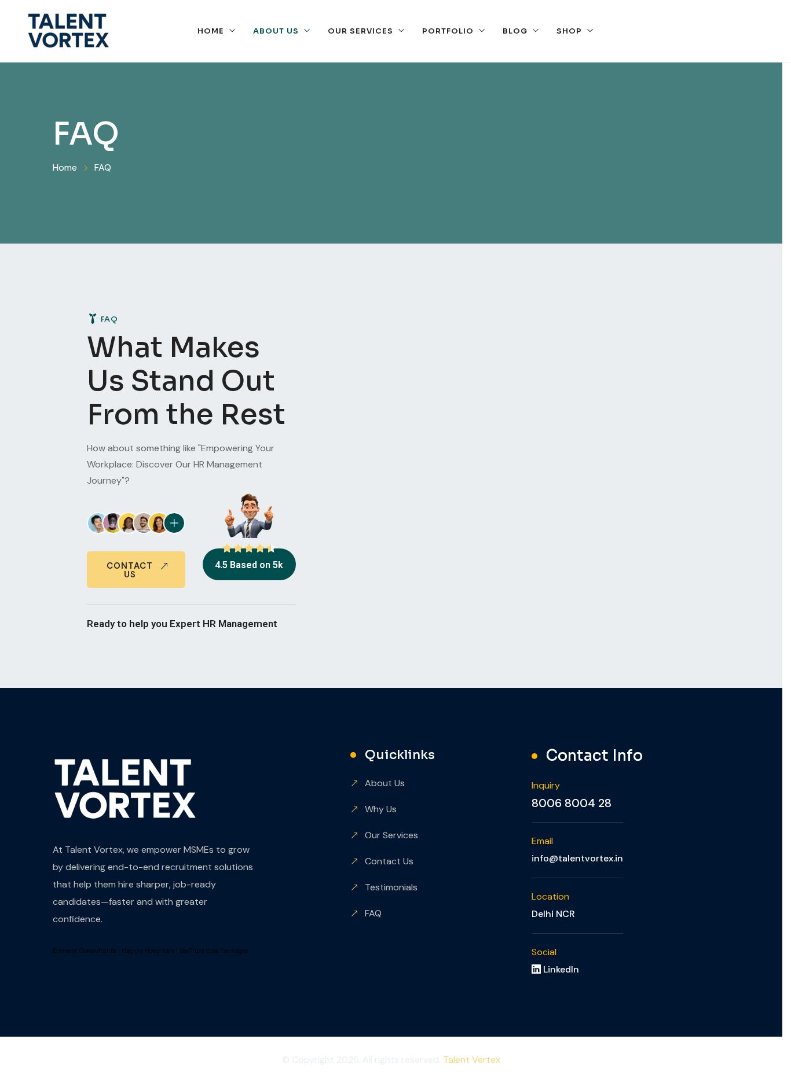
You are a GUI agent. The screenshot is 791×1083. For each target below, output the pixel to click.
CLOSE (222, 15)
